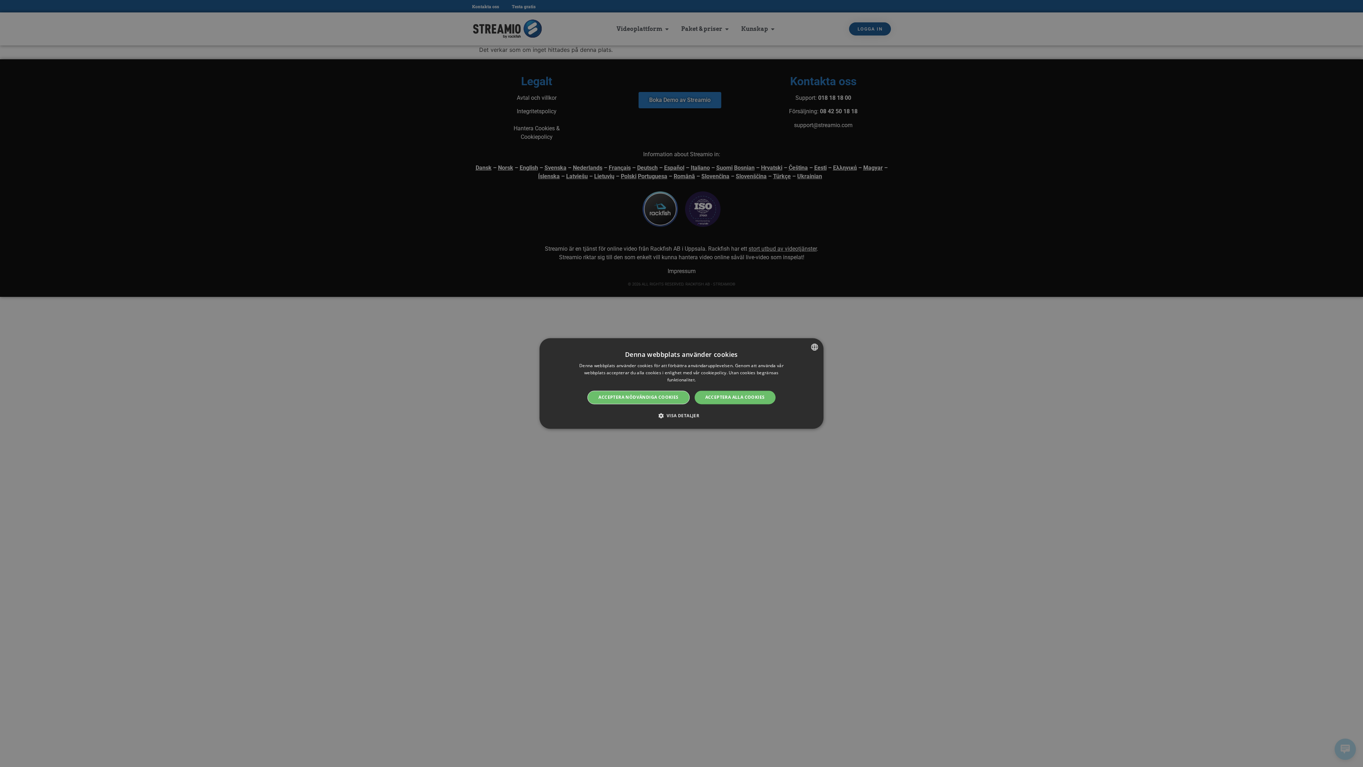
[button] (682, 416)
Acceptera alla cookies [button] (735, 397)
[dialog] (681, 383)
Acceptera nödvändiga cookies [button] (638, 397)
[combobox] (814, 346)
